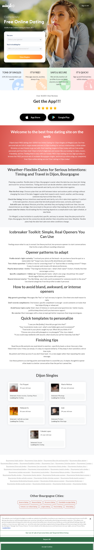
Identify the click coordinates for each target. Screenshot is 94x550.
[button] (85, 5)
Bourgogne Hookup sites (77, 466)
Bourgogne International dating (15, 469)
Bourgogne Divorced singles (16, 466)
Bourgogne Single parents (42, 484)
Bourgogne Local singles (40, 472)
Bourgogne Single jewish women (72, 478)
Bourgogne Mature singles (60, 472)
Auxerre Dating (23, 502)
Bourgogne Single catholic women (20, 478)
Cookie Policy (6, 528)
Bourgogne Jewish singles (60, 469)
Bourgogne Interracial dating (38, 469)
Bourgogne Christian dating (65, 463)
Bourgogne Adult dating (14, 460)
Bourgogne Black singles (9, 463)
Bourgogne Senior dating (32, 475)
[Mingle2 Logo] (8, 6)
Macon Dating (58, 506)
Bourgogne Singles (80, 484)
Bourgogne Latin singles (79, 469)
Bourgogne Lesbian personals (19, 472)
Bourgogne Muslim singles (12, 475)
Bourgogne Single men (74, 481)
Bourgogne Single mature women (52, 481)
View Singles (25, 57)
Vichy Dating (69, 506)
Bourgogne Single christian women (46, 478)
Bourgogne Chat (48, 463)
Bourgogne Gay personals (37, 466)
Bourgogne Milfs (77, 472)
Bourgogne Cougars (84, 463)
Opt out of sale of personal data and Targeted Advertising (47, 533)
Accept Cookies (47, 547)
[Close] (90, 518)
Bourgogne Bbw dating (78, 460)
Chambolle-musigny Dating (67, 502)
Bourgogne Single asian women (54, 475)
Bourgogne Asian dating (33, 460)
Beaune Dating (36, 502)
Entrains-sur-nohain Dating (29, 506)
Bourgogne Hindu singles (57, 466)
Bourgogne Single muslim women (19, 484)
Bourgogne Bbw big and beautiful (56, 460)
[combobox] (25, 39)
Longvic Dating (45, 506)
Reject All (47, 539)
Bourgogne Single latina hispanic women (24, 481)
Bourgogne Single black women (78, 475)
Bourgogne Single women (62, 484)
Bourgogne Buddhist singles (30, 463)
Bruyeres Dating (50, 502)
